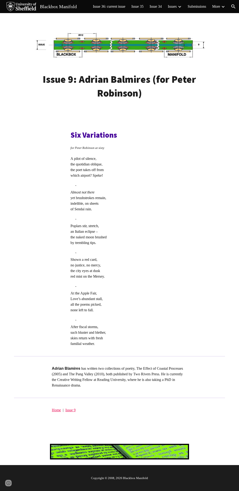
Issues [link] (172, 6)
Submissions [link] (197, 6)
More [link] (216, 6)
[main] (119, 86)
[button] (233, 6)
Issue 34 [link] (156, 6)
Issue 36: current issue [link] (109, 6)
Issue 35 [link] (137, 6)
